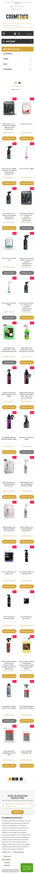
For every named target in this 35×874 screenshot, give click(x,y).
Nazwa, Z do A (18, 89)
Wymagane (7, 859)
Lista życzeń (17, 9)
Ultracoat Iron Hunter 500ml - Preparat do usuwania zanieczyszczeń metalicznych (26, 261)
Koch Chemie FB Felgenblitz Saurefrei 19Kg (9, 752)
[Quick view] (13, 110)
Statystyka (7, 862)
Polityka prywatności (18, 852)
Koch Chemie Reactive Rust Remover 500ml (26, 707)
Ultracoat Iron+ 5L (26, 124)
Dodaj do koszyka (9, 138)
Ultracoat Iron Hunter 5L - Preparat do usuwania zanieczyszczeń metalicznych (26, 217)
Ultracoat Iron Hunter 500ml (9, 304)
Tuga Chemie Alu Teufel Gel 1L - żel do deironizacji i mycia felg (26, 349)
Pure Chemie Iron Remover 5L (26, 617)
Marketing (7, 865)
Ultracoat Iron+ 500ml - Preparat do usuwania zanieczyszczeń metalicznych (9, 171)
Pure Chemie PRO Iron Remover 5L (9, 572)
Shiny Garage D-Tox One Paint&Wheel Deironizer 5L (9, 484)
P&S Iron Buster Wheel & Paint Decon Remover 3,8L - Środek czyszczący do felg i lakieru (26, 665)
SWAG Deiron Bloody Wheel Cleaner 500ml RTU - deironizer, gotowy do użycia (26, 395)
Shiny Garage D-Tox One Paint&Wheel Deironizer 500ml (26, 484)
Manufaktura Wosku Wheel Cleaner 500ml (9, 707)
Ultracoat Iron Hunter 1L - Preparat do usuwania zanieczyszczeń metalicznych (26, 306)
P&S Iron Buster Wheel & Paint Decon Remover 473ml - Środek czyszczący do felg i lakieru (9, 665)
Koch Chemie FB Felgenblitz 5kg (26, 752)
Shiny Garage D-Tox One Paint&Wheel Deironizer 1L (26, 528)
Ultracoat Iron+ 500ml (26, 168)
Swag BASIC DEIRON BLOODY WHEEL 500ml (9, 438)
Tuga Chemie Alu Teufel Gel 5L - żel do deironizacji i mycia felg (9, 349)
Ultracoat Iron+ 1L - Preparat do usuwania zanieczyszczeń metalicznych (9, 216)
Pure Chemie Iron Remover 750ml (9, 617)
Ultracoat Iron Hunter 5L (9, 259)
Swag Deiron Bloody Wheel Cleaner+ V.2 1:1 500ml (9, 394)
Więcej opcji (7, 856)
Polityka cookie (6, 852)
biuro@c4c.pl (20, 6)
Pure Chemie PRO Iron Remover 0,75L (26, 572)
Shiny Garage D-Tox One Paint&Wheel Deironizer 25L (9, 528)
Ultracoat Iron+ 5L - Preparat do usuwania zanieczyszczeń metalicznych (9, 126)
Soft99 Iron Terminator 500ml (26, 438)
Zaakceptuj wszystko (27, 867)
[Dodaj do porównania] (9, 110)
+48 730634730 (16, 2)
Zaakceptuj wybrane (10, 870)
